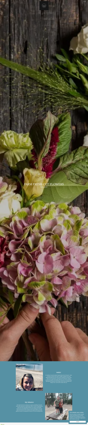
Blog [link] (85, 1)
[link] (44, 1)
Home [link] (3, 1)
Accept (77, 421)
